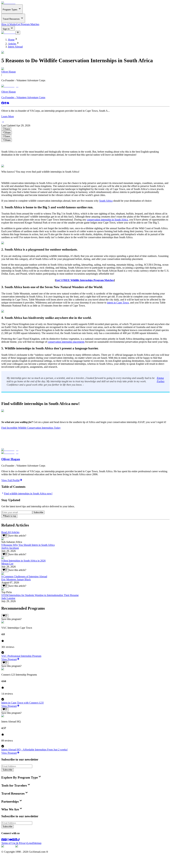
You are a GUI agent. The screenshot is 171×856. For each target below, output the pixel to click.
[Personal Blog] (8, 103)
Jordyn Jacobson (10, 548)
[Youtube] (10, 840)
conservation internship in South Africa (107, 219)
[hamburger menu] (17, 32)
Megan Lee (7, 563)
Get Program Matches (27, 24)
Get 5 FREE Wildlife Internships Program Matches (85, 280)
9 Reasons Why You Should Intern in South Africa (28, 545)
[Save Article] (5, 536)
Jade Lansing (8, 598)
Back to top (10, 516)
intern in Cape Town (118, 302)
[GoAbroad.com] (8, 2)
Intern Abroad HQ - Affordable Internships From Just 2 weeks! (34, 749)
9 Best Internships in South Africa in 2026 (23, 560)
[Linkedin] (5, 103)
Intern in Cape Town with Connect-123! (22, 702)
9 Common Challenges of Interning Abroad (24, 576)
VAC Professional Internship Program (21, 656)
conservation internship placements (66, 341)
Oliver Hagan (8, 71)
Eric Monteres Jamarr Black (16, 579)
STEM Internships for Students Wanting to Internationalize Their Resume (40, 595)
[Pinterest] (13, 840)
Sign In (6, 29)
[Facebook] (2, 103)
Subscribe (38, 512)
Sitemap (37, 843)
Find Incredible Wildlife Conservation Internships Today (31, 427)
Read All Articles (10, 532)
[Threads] (5, 840)
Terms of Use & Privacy (14, 843)
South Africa (106, 200)
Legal (30, 843)
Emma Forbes (160, 380)
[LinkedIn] (16, 840)
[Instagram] (8, 840)
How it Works (8, 24)
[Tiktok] (18, 840)
